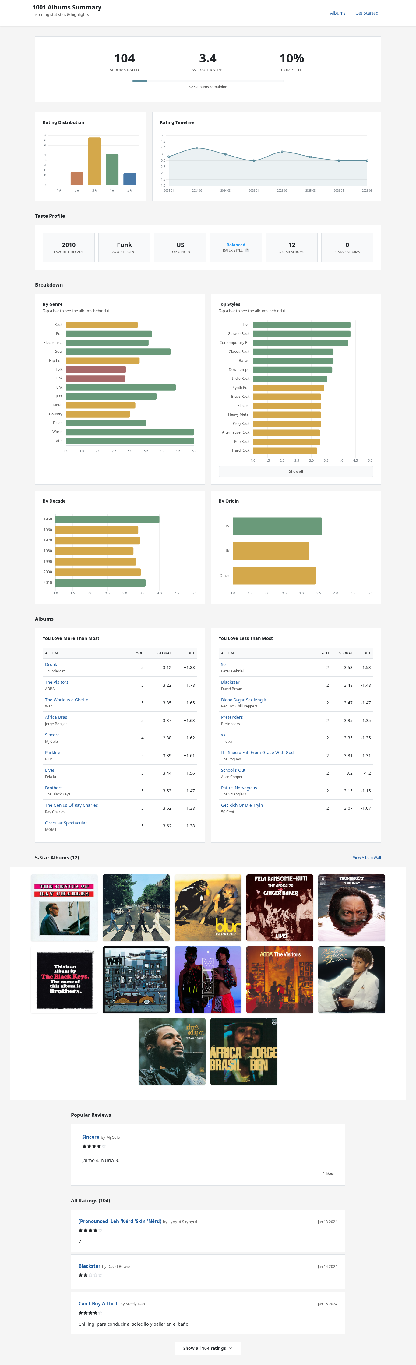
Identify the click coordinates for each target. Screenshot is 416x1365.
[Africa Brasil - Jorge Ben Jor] (243, 1051)
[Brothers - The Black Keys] (64, 979)
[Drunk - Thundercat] (351, 907)
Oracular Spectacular (66, 823)
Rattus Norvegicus (239, 788)
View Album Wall (367, 857)
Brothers (53, 788)
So (223, 664)
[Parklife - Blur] (208, 907)
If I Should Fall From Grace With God (257, 752)
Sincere (52, 735)
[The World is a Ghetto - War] (136, 979)
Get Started (367, 13)
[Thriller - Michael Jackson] (351, 979)
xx (223, 735)
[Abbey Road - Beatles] (136, 907)
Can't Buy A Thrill (99, 1303)
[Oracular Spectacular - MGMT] (208, 979)
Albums (338, 13)
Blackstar (230, 682)
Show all (296, 471)
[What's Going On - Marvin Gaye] (172, 1051)
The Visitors (57, 682)
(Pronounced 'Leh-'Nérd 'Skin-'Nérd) (120, 1221)
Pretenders (232, 717)
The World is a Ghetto (66, 700)
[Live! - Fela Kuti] (279, 907)
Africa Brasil (57, 717)
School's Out (233, 770)
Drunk (51, 664)
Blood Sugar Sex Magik (243, 700)
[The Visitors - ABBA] (279, 979)
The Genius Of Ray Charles (71, 805)
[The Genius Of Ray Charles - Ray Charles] (64, 907)
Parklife (52, 752)
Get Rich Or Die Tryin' (242, 805)
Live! (49, 770)
